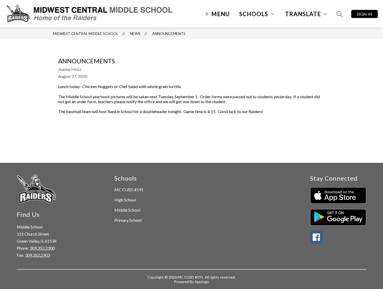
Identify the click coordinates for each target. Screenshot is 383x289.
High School (125, 199)
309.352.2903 (37, 255)
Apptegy (202, 281)
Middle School (127, 209)
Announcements (169, 33)
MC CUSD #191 (129, 189)
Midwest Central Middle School (85, 33)
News (135, 33)
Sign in (364, 13)
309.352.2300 (42, 247)
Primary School (127, 220)
